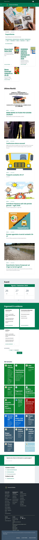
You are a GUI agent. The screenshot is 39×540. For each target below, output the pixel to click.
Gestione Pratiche (8, 508)
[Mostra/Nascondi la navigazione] (1, 4)
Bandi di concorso (15, 500)
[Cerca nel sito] (34, 4)
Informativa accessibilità (22, 497)
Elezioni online (7, 505)
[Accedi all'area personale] (33, 1)
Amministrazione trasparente (15, 495)
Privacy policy (5, 533)
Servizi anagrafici (7, 507)
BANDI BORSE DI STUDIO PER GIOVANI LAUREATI (18, 113)
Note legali (21, 504)
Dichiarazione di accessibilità (22, 500)
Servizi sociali (7, 501)
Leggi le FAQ (22, 502)
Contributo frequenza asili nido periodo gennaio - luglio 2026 (19, 204)
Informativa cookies (23, 495)
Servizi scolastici (7, 502)
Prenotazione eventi (8, 499)
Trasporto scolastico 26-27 (15, 175)
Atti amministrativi (15, 499)
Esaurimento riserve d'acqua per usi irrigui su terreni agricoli (18, 266)
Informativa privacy (23, 493)
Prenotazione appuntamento (7, 494)
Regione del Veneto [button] (6, 1)
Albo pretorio (15, 497)
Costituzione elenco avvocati (15, 143)
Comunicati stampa (23, 505)
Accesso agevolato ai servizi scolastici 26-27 (19, 235)
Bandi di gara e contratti (15, 503)
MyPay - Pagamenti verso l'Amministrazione (8, 512)
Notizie (7, 110)
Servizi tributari (7, 504)
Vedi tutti (19, 352)
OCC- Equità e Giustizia (7, 497)
